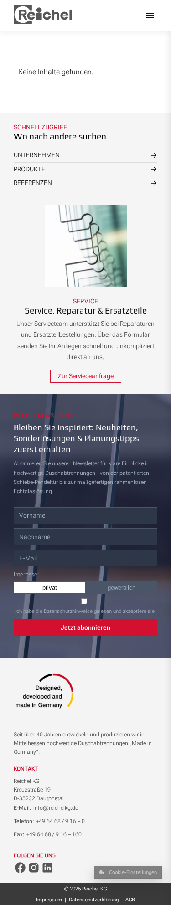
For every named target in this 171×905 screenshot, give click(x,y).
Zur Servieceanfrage (86, 376)
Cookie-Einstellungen (133, 872)
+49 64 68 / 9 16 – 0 (60, 821)
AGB (130, 899)
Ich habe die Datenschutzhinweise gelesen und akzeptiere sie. (85, 611)
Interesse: (26, 574)
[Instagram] (33, 867)
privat (49, 587)
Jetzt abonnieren (85, 627)
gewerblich (121, 587)
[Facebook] (20, 867)
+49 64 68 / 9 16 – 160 (54, 834)
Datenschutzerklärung (94, 899)
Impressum (49, 899)
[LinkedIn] (47, 867)
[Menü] (150, 15)
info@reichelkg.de (55, 808)
